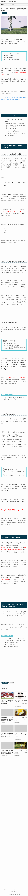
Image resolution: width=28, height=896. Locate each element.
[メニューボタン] (26, 1)
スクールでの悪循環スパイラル (14, 127)
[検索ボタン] (23, 1)
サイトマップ (11, 889)
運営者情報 (6, 889)
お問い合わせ (14, 891)
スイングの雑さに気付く (12, 128)
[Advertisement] (14, 667)
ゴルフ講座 (12, 682)
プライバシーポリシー (19, 889)
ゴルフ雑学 (5, 682)
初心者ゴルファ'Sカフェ (8, 1)
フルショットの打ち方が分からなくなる (16, 125)
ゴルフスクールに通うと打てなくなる (15, 123)
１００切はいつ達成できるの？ (13, 131)
